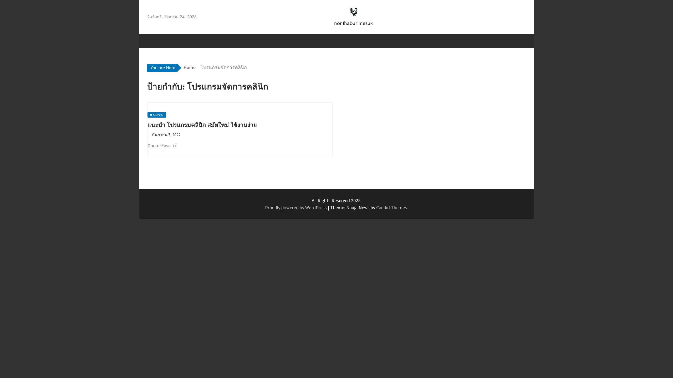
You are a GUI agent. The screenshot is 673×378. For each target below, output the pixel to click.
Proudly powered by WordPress (296, 207)
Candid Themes (391, 207)
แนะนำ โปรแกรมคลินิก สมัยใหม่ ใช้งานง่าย (202, 125)
